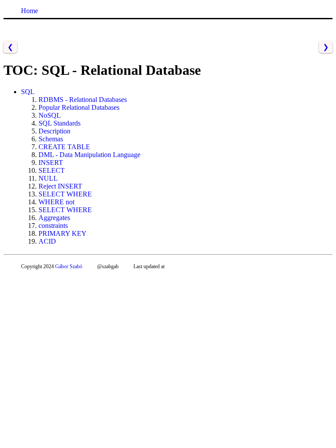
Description (54, 131)
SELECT (51, 170)
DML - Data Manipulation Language (89, 154)
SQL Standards (59, 123)
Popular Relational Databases (78, 107)
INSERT (50, 162)
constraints (53, 225)
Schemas (50, 139)
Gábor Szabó (68, 266)
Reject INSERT (60, 186)
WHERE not (56, 202)
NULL (48, 178)
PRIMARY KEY (62, 233)
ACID (47, 241)
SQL (28, 91)
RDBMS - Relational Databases (82, 99)
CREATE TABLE (64, 146)
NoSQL (49, 115)
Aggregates (54, 217)
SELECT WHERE (65, 194)
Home (29, 10)
